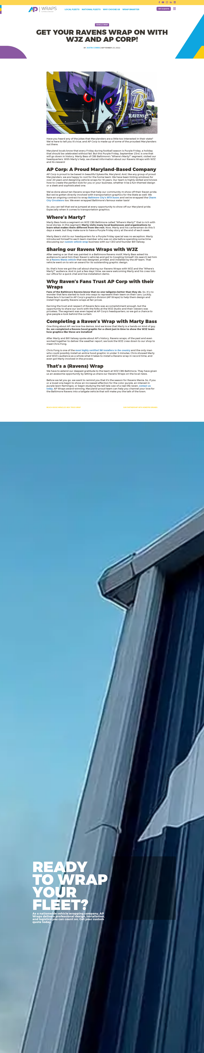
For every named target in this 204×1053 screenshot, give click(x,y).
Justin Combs (93, 48)
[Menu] (174, 8)
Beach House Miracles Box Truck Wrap (64, 407)
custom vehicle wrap (76, 242)
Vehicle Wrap (102, 25)
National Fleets (91, 9)
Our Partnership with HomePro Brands (140, 407)
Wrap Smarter (130, 9)
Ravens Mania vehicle (64, 259)
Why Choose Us (111, 9)
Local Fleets (72, 9)
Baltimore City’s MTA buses (103, 197)
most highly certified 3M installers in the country (102, 350)
